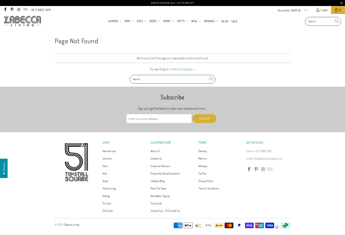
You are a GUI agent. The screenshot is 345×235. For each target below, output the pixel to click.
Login (324, 10)
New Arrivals (109, 151)
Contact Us (156, 158)
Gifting (106, 196)
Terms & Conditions (208, 188)
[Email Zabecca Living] (25, 10)
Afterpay (202, 166)
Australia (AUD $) (290, 10)
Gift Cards (108, 210)
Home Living (109, 188)
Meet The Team (159, 188)
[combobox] (323, 21)
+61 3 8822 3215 (40, 10)
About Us (155, 151)
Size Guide (156, 203)
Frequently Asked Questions (165, 173)
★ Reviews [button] (4, 168)
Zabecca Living (71, 224)
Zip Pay (202, 173)
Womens (107, 158)
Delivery (202, 151)
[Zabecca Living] (22, 21)
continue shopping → (182, 69)
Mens (105, 166)
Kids (105, 173)
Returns (202, 158)
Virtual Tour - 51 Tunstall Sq (165, 210)
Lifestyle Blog (158, 181)
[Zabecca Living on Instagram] (18, 10)
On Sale (107, 203)
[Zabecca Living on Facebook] (5, 10)
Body (105, 181)
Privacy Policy (205, 181)
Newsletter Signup (160, 196)
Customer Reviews (160, 166)
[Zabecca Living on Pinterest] (12, 10)
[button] (115, 21)
